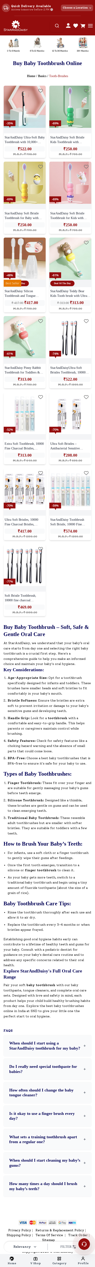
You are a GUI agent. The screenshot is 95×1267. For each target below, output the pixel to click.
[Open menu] (90, 25)
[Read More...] (25, 107)
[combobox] (57, 26)
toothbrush (57, 718)
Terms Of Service (50, 1235)
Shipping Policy (19, 1235)
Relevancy (22, 1247)
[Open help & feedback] (84, 1244)
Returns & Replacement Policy (60, 1230)
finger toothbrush (40, 870)
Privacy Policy (19, 1230)
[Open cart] (83, 25)
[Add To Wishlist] (40, 90)
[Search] (57, 26)
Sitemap (48, 1240)
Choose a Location (75, 7)
